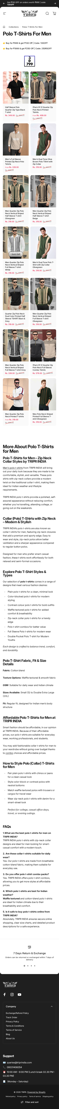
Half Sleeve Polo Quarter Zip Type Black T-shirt (15, 109)
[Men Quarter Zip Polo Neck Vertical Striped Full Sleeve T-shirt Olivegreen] (43, 294)
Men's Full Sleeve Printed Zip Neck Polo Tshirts (14, 161)
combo (9, 753)
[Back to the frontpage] (4, 27)
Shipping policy (48, 1096)
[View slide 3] (31, 966)
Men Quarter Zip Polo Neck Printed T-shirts (14, 415)
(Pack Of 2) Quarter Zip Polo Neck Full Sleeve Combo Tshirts (43, 367)
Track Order (11, 1017)
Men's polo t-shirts (13, 467)
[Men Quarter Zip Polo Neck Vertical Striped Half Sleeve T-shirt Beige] (43, 191)
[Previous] (4, 3)
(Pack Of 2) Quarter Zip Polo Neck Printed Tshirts (43, 109)
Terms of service (35, 1096)
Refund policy (10, 1096)
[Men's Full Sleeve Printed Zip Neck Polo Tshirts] (16, 139)
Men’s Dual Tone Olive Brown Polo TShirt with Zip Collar (43, 161)
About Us (10, 1038)
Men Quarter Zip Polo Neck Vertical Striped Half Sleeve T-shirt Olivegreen (14, 215)
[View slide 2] (28, 966)
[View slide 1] (24, 966)
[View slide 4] (34, 966)
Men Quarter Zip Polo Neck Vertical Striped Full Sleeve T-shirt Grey (15, 367)
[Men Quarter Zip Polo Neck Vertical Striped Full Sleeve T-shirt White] (16, 243)
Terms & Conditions (15, 1026)
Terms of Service (14, 1030)
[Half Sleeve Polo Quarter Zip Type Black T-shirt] (16, 87)
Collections (14, 27)
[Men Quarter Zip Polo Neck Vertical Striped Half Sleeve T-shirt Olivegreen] (16, 191)
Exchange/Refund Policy (17, 1013)
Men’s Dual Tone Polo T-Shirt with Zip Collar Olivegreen (43, 264)
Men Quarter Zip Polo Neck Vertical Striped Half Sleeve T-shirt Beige (42, 215)
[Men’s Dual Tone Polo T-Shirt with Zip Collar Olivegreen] (43, 243)
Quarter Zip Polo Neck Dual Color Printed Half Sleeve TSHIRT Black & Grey (15, 317)
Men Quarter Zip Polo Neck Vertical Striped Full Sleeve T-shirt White (14, 266)
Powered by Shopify (36, 1092)
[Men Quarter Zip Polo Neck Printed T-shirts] (16, 394)
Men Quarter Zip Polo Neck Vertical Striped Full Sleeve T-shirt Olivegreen (42, 317)
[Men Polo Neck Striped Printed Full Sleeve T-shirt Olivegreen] (43, 394)
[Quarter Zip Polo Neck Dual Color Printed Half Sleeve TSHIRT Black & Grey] (16, 294)
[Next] (55, 3)
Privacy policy (22, 1096)
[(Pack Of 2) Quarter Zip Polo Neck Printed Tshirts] (43, 87)
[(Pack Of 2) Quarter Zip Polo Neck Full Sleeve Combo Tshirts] (43, 345)
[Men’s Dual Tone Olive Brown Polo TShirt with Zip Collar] (43, 139)
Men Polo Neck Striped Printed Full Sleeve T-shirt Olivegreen (43, 416)
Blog (8, 1034)
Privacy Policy (12, 1021)
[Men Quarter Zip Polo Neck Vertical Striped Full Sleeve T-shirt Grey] (16, 345)
